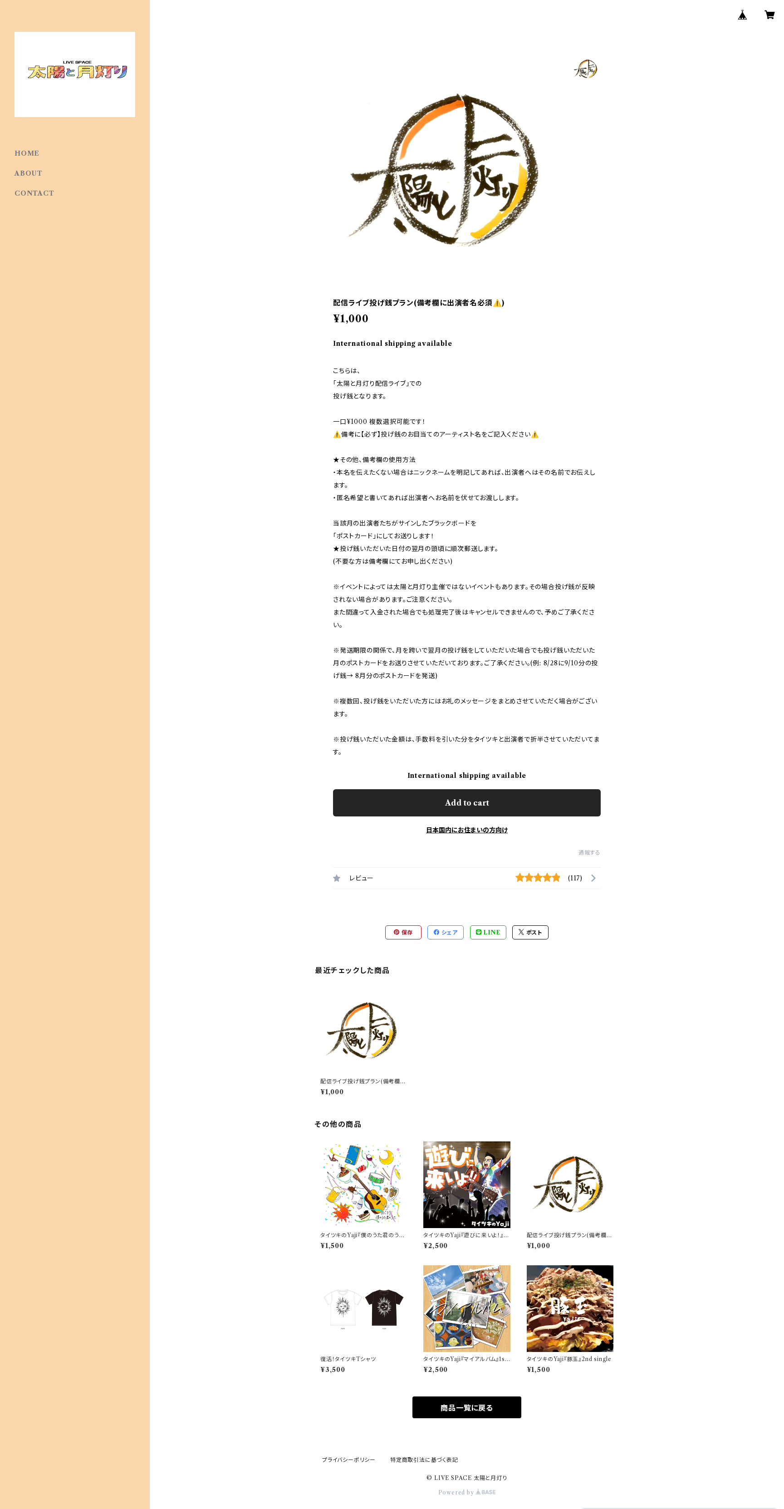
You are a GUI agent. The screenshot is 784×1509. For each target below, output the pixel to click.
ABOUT (29, 173)
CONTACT (34, 193)
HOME (27, 153)
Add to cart (467, 802)
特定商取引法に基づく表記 (424, 1459)
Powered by (457, 1492)
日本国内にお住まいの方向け (467, 830)
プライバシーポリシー (349, 1459)
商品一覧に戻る (467, 1407)
